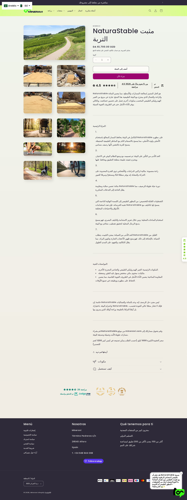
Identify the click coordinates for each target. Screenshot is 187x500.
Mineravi (34, 493)
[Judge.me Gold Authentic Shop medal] (100, 391)
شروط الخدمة (29, 448)
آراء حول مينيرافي (30, 452)
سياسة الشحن (29, 444)
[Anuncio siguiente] (162, 2)
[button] (50, 10)
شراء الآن (121, 76)
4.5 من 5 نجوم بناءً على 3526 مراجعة (135, 85)
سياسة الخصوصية (30, 435)
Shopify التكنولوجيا (44, 493)
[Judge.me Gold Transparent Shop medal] (111, 391)
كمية (94, 55)
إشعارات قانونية (29, 430)
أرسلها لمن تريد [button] (101, 352)
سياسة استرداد (29, 439)
